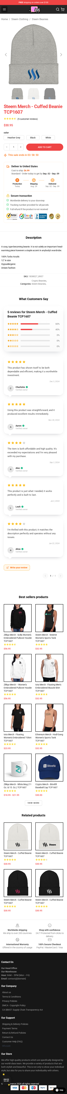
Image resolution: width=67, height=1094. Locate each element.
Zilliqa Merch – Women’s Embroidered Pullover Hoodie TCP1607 (18, 687)
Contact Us (7, 1037)
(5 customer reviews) (27, 119)
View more (34, 803)
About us (6, 992)
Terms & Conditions (11, 996)
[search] (58, 9)
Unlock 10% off (6, 1080)
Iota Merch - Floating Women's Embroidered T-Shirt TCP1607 (17, 737)
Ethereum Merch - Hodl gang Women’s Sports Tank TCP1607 (49, 737)
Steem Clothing (19, 19)
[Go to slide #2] (33, 93)
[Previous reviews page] (45, 576)
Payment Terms (9, 1028)
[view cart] (63, 9)
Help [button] (61, 1090)
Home (4, 19)
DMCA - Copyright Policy (14, 1005)
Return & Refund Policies (14, 1033)
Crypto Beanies (39, 280)
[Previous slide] (6, 54)
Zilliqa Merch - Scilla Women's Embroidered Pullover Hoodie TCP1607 (18, 638)
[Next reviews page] (60, 576)
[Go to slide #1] (17, 93)
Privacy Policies (9, 1001)
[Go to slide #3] (49, 93)
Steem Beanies (40, 19)
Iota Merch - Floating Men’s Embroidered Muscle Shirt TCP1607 (48, 687)
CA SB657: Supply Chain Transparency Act (22, 1010)
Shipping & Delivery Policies (15, 1024)
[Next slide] (61, 54)
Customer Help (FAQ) (12, 1041)
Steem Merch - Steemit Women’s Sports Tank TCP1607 (46, 638)
